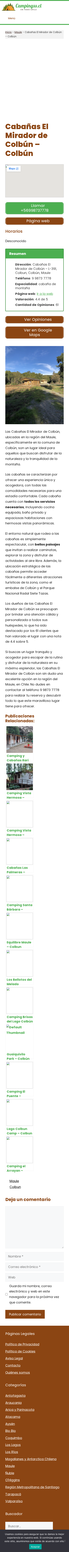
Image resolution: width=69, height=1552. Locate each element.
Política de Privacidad (22, 1344)
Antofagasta (15, 1395)
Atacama (12, 1417)
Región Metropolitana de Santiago (32, 1487)
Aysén (10, 1424)
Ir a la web (45, 293)
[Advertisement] (34, 80)
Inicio (8, 32)
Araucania (13, 1402)
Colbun (15, 1187)
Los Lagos (13, 1445)
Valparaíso (14, 1501)
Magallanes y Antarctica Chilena (30, 1459)
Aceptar (35, 1546)
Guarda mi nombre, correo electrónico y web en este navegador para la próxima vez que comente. (34, 1294)
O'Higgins (12, 1480)
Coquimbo (13, 1438)
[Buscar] (58, 1526)
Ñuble (9, 1473)
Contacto (13, 1365)
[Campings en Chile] (22, 6)
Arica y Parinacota (19, 1409)
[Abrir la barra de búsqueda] (64, 6)
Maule (18, 32)
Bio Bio (10, 1431)
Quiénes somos (17, 1372)
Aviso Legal (14, 1358)
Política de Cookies (20, 1351)
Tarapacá (13, 1494)
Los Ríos (11, 1452)
